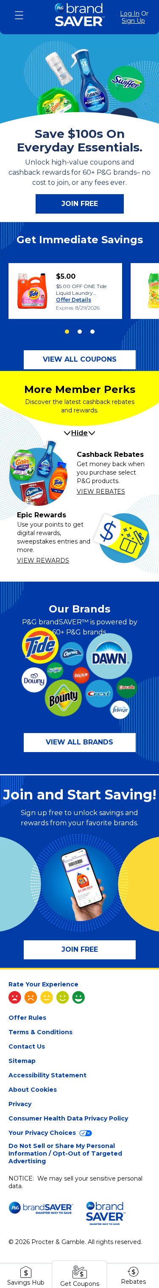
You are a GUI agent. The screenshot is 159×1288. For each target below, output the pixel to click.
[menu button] (19, 15)
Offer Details (73, 300)
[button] (80, 359)
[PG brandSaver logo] (80, 17)
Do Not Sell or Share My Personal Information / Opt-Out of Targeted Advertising (65, 1153)
